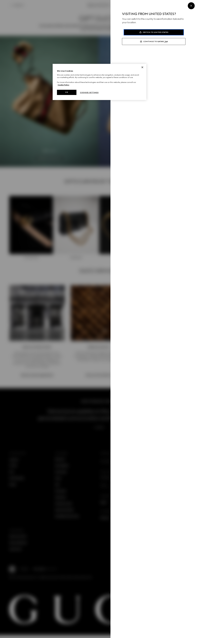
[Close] (191, 5)
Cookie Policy (63, 85)
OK (66, 92)
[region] (99, 82)
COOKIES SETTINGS (89, 93)
